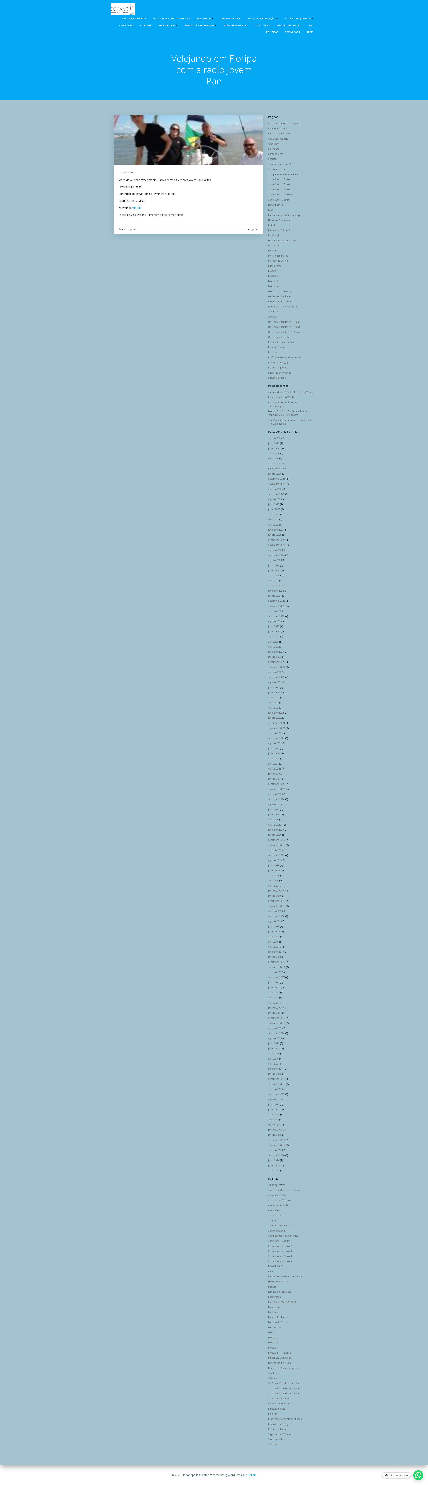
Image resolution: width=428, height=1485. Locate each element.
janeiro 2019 (275, 895)
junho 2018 (274, 931)
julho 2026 (273, 443)
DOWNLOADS (292, 32)
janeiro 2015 (275, 1134)
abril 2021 (273, 763)
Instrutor (204, 18)
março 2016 (274, 1063)
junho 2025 (274, 509)
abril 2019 (273, 880)
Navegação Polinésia (279, 301)
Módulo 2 (273, 275)
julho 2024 (273, 565)
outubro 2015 (275, 1089)
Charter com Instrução (280, 164)
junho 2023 (274, 631)
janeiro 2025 (275, 534)
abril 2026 (273, 458)
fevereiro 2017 (276, 1007)
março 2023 (274, 646)
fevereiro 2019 (276, 890)
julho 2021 (273, 748)
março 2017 (274, 1002)
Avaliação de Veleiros (279, 133)
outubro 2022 (275, 672)
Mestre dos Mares (278, 255)
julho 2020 (273, 809)
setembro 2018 (276, 916)
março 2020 (274, 824)
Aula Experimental (236, 25)
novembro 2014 (276, 1145)
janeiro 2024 (275, 595)
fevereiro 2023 (276, 651)
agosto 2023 (275, 621)
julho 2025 (273, 504)
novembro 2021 (276, 728)
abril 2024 (273, 580)
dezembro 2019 (276, 839)
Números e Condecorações (283, 306)
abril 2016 (273, 1058)
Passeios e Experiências (199, 25)
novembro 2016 (276, 1023)
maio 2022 (274, 697)
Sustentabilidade (288, 25)
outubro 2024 (275, 550)
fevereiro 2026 (276, 468)
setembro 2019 (276, 855)
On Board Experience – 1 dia (283, 321)
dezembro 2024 (276, 539)
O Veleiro (146, 25)
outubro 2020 (275, 794)
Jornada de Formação (261, 18)
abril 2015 (273, 1119)
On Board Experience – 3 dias (284, 332)
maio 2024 (274, 575)
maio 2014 (274, 1170)
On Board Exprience (279, 337)
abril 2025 (273, 519)
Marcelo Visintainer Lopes (282, 240)
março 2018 (274, 946)
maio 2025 (274, 514)
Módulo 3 (273, 281)
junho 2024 (274, 570)
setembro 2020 (276, 799)
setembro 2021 (276, 738)
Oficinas (272, 316)
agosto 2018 (275, 921)
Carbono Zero (275, 153)
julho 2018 (273, 926)
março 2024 (274, 585)
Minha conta (275, 265)
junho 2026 (274, 448)
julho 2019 (273, 865)
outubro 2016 (275, 1028)
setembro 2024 (276, 555)
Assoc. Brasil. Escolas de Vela (171, 18)
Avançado (273, 143)
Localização (262, 25)
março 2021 (274, 768)
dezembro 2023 (276, 600)
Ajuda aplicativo (276, 1184)
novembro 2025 (276, 483)
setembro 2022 (276, 677)
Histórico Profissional (279, 220)
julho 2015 (273, 1104)
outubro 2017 (275, 972)
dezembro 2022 (276, 661)
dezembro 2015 (276, 1078)
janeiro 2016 (275, 1073)
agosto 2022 (275, 682)
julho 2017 (273, 982)
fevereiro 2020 (276, 829)
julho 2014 (273, 1160)
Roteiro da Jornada (298, 18)
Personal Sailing (276, 347)
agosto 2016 (275, 1038)
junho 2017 (274, 987)
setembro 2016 (276, 1033)
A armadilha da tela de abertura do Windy (290, 392)
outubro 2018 (275, 911)
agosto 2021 (275, 743)
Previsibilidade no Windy (281, 397)
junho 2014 (274, 1165)
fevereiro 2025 (276, 529)
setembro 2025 (276, 494)
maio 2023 (274, 636)
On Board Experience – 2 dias (284, 326)
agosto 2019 (275, 860)
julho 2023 (273, 626)
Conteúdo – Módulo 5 (280, 199)
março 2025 (274, 524)
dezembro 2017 (276, 962)
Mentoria (273, 250)
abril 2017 (273, 997)
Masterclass (167, 25)
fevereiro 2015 (276, 1129)
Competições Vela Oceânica (283, 174)
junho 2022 (274, 692)
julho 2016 (273, 1043)
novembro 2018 (276, 906)
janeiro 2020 (275, 834)
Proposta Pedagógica (279, 362)
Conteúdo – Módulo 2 (280, 184)
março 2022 (274, 707)
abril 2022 (273, 702)
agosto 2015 (275, 1099)
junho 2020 (274, 814)
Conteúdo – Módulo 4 (280, 194)
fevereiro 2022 (276, 712)
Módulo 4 (273, 286)
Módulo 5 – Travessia (279, 291)
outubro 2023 (275, 611)
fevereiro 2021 (276, 773)
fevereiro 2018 (276, 951)
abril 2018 (273, 941)
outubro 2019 (275, 850)
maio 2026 (274, 453)
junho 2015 (274, 1109)
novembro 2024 (276, 544)
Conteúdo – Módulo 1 (280, 179)
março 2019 (274, 885)
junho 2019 (274, 870)
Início (310, 32)
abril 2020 (273, 819)
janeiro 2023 (275, 656)
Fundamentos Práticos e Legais (285, 215)
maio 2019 (274, 875)
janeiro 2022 (275, 717)
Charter (272, 158)
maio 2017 (274, 992)
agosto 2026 (275, 438)
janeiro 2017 (275, 1012)
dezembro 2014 (276, 1140)
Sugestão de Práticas (279, 372)
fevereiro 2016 (276, 1068)
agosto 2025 (275, 499)
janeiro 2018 (275, 956)
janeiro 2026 (275, 473)
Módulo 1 (273, 270)
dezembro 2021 (276, 723)
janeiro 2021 (275, 778)
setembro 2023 (276, 616)
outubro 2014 (275, 1150)
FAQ (311, 25)
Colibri (252, 1475)
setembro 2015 (276, 1094)
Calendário (126, 25)
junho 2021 (274, 753)
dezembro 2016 (276, 1017)
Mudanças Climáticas (279, 296)
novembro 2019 (276, 845)
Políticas (272, 32)
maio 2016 (274, 1053)
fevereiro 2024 (276, 590)
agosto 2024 (275, 560)
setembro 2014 (276, 1155)
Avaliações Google (134, 18)
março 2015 (274, 1124)
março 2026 (274, 463)
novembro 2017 (276, 967)
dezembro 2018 (276, 900)
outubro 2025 (275, 489)
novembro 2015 (276, 1084)
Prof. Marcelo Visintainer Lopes (285, 357)
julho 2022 (273, 687)
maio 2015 (274, 1114)
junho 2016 (274, 1048)
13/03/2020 (128, 172)
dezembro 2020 (276, 783)
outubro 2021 (275, 733)
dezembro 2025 (276, 478)
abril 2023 (273, 641)
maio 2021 (274, 758)
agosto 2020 (275, 804)
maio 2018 (274, 936)
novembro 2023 (276, 606)
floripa (137, 208)
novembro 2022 (276, 667)
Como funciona (231, 18)
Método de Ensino (278, 260)
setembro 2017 (276, 977)
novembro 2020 (276, 789)
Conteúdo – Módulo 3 (280, 189)
